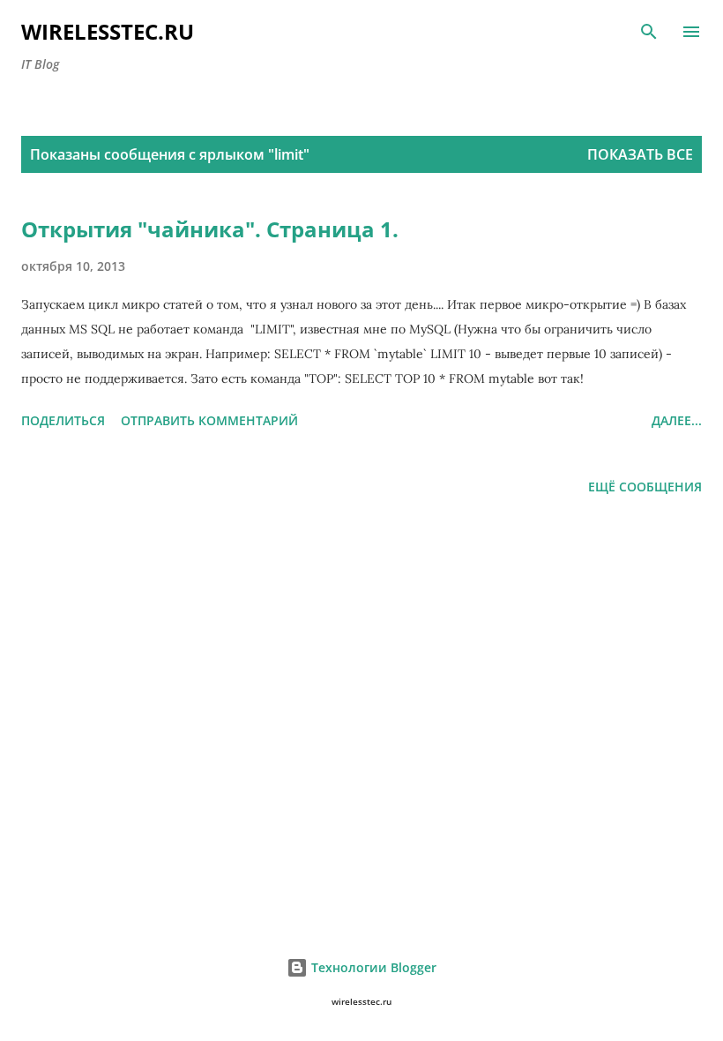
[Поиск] (649, 31)
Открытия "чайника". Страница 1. (210, 228)
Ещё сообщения (645, 486)
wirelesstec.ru (107, 31)
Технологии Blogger (372, 967)
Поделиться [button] (63, 420)
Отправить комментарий (209, 420)
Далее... (677, 420)
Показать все (640, 154)
